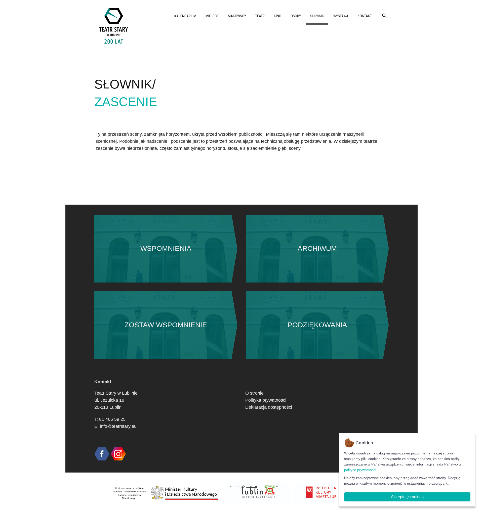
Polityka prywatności (265, 400)
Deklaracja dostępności (268, 407)
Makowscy (237, 16)
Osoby (296, 16)
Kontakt (365, 16)
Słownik (317, 16)
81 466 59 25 (112, 419)
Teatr (260, 16)
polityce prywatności (360, 470)
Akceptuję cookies (407, 497)
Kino (277, 16)
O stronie (254, 393)
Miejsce (212, 16)
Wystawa (340, 16)
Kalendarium (185, 16)
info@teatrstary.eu (118, 426)
